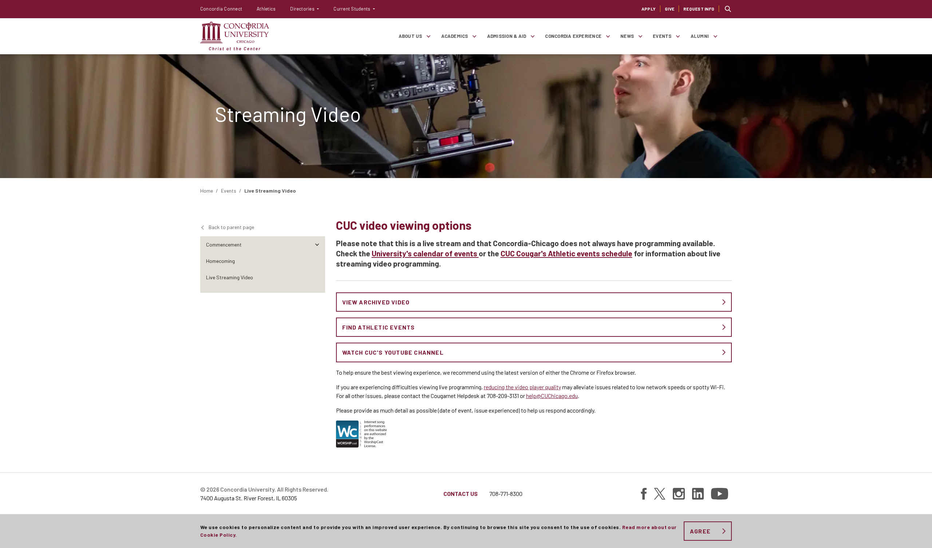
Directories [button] (303, 9)
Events (662, 36)
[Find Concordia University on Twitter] (659, 493)
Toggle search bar (728, 9)
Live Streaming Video (229, 277)
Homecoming (220, 261)
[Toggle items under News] (640, 36)
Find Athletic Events (378, 327)
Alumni (700, 36)
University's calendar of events (425, 253)
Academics (454, 36)
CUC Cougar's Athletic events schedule (566, 253)
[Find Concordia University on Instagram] (678, 493)
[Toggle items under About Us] (428, 36)
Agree (700, 531)
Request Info (698, 8)
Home (206, 191)
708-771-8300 (505, 493)
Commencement (224, 244)
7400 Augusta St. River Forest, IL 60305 (248, 497)
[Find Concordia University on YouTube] (719, 493)
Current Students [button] (352, 9)
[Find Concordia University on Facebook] (643, 493)
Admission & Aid (506, 36)
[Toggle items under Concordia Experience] (607, 36)
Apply (648, 8)
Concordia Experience (573, 36)
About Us (410, 36)
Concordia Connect (221, 9)
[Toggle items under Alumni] (715, 36)
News (627, 36)
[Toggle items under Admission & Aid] (532, 36)
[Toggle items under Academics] (474, 36)
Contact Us (460, 493)
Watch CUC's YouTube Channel (393, 352)
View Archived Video (376, 302)
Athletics (266, 9)
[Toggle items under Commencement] (317, 244)
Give (669, 8)
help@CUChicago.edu (552, 395)
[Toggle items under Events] (677, 36)
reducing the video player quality (522, 386)
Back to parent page (231, 227)
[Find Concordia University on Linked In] (697, 493)
